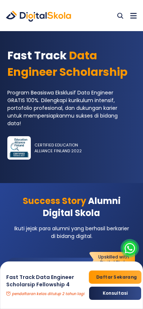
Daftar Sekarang (116, 277)
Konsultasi (115, 293)
